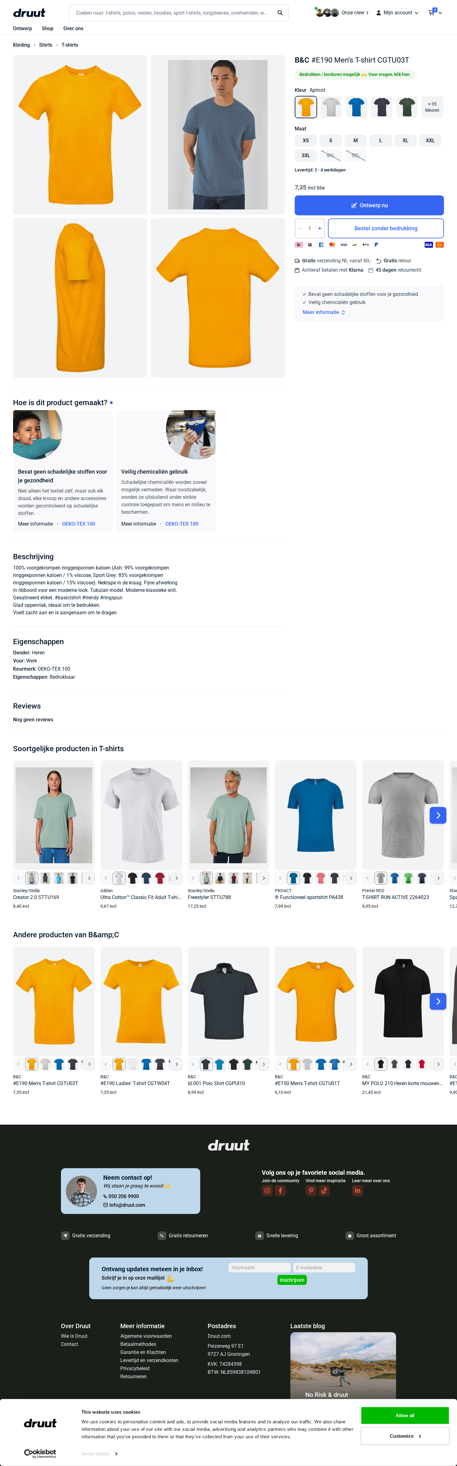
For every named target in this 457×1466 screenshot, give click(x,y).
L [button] (380, 140)
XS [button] (306, 140)
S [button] (330, 140)
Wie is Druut (74, 1336)
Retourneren (133, 1376)
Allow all (405, 1415)
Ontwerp (22, 28)
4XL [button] (330, 155)
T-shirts (70, 45)
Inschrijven (292, 1280)
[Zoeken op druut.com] (179, 13)
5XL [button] (355, 155)
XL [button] (406, 140)
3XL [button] (306, 155)
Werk (31, 661)
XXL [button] (430, 140)
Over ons (73, 28)
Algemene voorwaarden (146, 1336)
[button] (80, 134)
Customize (401, 1435)
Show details (95, 1453)
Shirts (45, 45)
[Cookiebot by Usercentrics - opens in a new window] (40, 1454)
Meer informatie (321, 312)
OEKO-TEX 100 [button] (78, 524)
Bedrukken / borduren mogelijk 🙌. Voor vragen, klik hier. (355, 74)
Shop (47, 28)
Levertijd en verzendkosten (149, 1360)
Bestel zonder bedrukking (386, 228)
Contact (69, 1344)
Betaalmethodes (138, 1344)
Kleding (21, 45)
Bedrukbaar (62, 677)
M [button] (355, 140)
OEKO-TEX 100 (54, 669)
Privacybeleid (135, 1368)
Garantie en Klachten (143, 1352)
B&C (302, 60)
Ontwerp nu (374, 205)
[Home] (29, 12)
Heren (38, 653)
